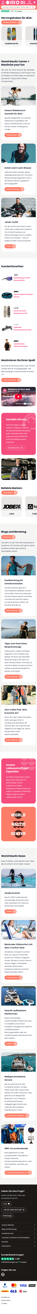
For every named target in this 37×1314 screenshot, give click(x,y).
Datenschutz (5, 1300)
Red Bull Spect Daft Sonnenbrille (22, 279)
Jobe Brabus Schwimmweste (20, 345)
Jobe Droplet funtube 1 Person (23, 295)
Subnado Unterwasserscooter (23, 328)
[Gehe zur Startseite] (15, 2)
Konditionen (5, 1297)
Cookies (4, 1303)
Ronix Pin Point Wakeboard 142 (20, 312)
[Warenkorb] (34, 2)
